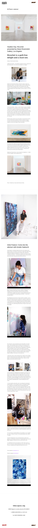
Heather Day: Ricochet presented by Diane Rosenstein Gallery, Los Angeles (18, 49)
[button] (11, 367)
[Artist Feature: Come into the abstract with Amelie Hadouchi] (19, 238)
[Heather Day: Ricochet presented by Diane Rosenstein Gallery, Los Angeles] (19, 40)
